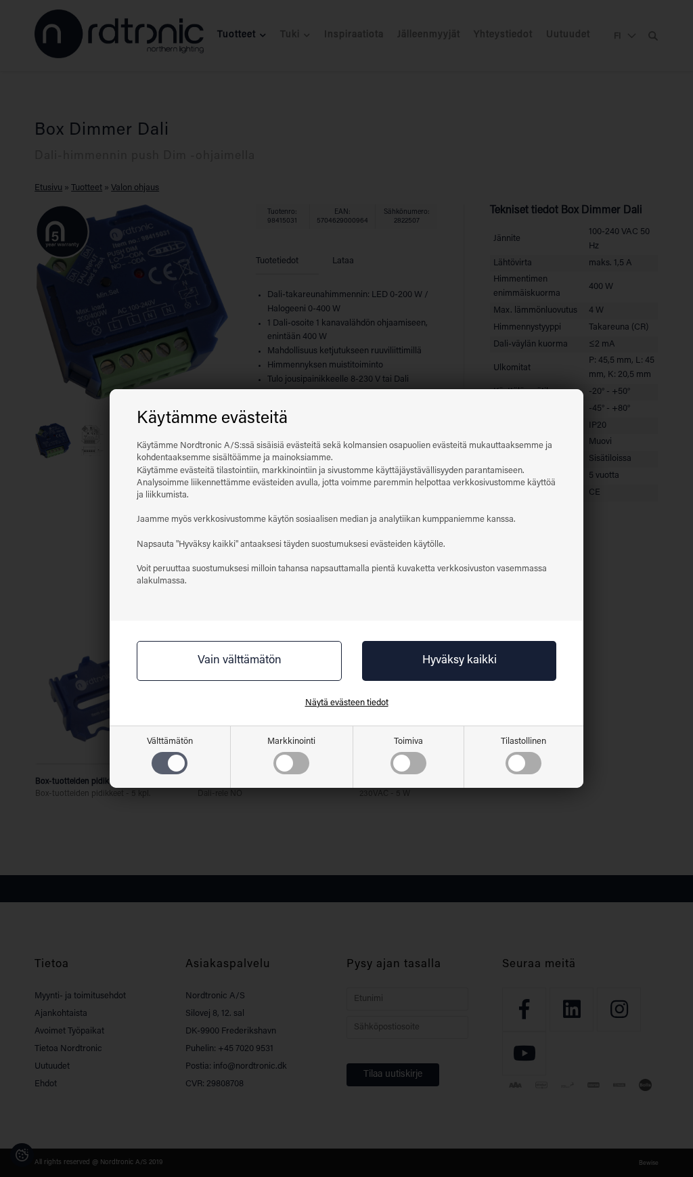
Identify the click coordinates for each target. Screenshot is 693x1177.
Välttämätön (170, 741)
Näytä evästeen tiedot (346, 702)
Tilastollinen (523, 741)
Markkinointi (291, 741)
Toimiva (408, 741)
